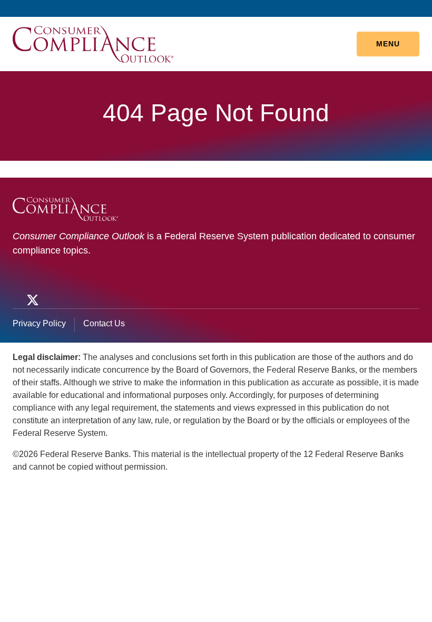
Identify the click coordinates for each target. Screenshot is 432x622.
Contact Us (104, 323)
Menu (388, 44)
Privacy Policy (39, 323)
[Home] (93, 43)
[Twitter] (31, 299)
